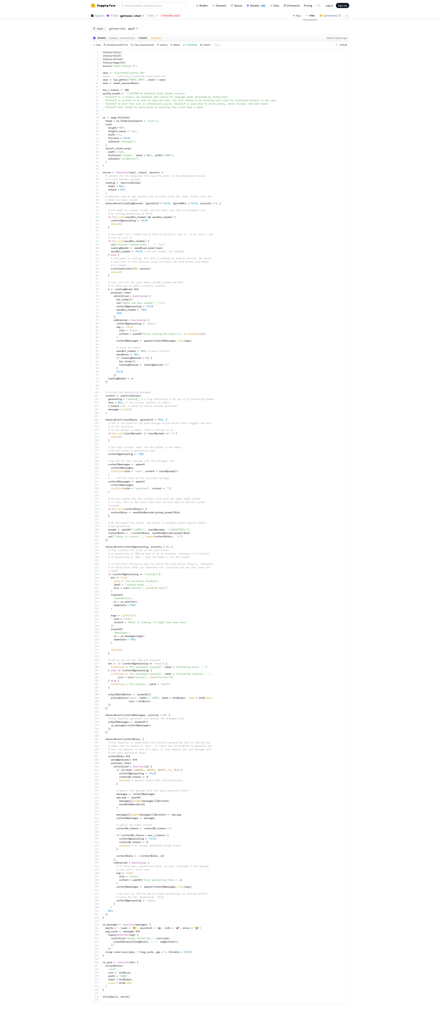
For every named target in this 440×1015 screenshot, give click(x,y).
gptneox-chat (130, 15)
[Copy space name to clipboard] (143, 16)
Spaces (238, 5)
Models (203, 5)
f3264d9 (143, 37)
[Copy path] (137, 28)
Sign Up (342, 5)
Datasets (221, 5)
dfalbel (114, 16)
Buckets (257, 5)
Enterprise (293, 5)
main (100, 28)
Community (331, 15)
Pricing (308, 5)
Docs (276, 5)
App (298, 15)
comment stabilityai (122, 37)
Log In (329, 5)
